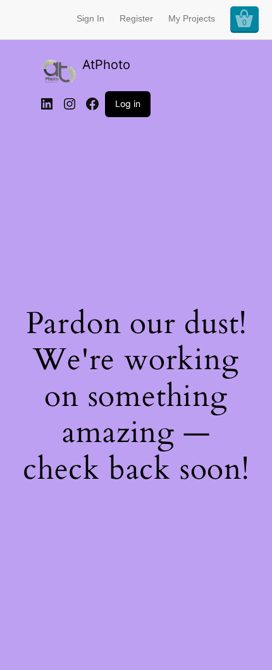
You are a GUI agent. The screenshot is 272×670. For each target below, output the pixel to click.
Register (136, 18)
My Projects (191, 18)
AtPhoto (106, 64)
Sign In (90, 18)
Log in (127, 103)
